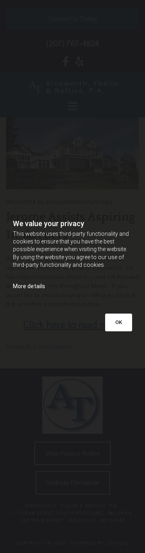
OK (118, 322)
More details (29, 286)
